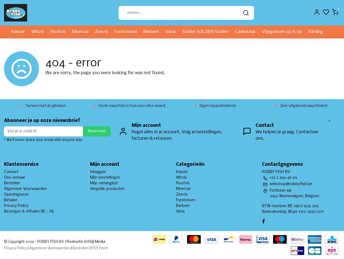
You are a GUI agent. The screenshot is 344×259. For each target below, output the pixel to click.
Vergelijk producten (107, 189)
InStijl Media (94, 242)
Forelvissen (125, 31)
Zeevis (101, 31)
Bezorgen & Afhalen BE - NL (29, 211)
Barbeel (151, 31)
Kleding (316, 31)
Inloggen (98, 172)
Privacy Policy (16, 206)
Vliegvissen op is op (282, 31)
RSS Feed (99, 248)
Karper (18, 31)
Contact (11, 172)
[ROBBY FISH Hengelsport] (15, 12)
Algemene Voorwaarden (25, 189)
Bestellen (12, 183)
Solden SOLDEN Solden (205, 31)
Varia (170, 31)
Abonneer (97, 131)
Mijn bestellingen (105, 177)
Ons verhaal (14, 177)
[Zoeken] (246, 12)
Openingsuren (16, 194)
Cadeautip (245, 31)
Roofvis (58, 31)
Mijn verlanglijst (104, 183)
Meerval (80, 31)
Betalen (10, 200)
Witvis (37, 31)
